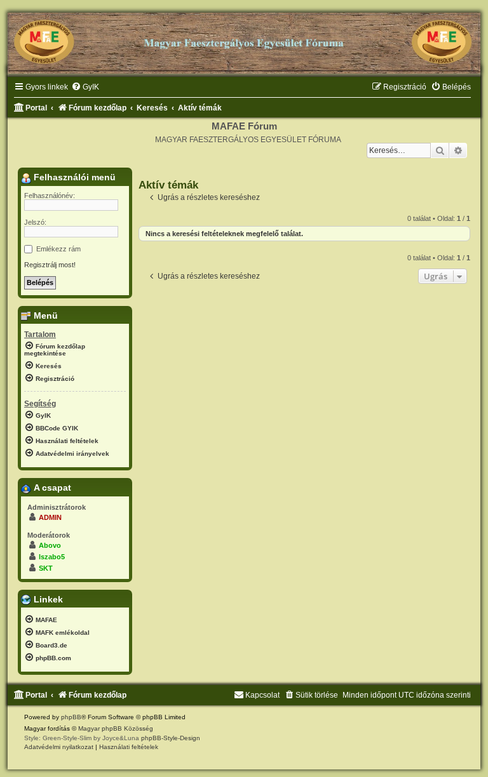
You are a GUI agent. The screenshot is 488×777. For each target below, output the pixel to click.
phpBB (71, 717)
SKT (46, 568)
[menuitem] (85, 87)
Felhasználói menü (73, 177)
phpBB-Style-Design (170, 737)
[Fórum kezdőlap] (244, 38)
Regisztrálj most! (50, 265)
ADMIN (50, 517)
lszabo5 (52, 557)
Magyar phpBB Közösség (115, 728)
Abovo (50, 545)
